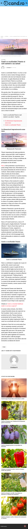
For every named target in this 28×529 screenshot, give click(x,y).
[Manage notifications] (25, 526)
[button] (1, 3)
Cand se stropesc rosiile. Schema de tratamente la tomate (13, 517)
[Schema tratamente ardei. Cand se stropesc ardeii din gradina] (14, 458)
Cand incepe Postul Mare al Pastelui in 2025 (12, 398)
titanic (4, 347)
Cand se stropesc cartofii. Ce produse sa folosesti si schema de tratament (11, 493)
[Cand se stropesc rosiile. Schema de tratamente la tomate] (14, 506)
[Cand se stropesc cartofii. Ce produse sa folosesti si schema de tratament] (14, 482)
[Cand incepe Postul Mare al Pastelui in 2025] (14, 387)
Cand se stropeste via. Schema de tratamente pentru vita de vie (13, 422)
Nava (2, 165)
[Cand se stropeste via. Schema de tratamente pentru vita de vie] (14, 410)
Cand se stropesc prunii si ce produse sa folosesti (11, 446)
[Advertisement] (14, 21)
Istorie (3, 59)
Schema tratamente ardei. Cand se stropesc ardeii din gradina (12, 469)
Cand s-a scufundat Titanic (13, 125)
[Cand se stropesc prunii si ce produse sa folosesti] (14, 434)
